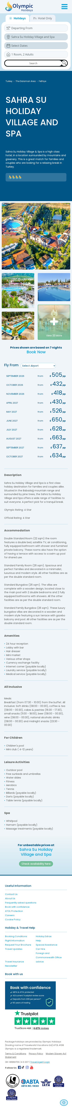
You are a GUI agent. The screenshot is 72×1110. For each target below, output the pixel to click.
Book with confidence (17, 907)
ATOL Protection (14, 911)
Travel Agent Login (40, 1062)
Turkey (9, 81)
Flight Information (14, 940)
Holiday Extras (44, 936)
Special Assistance (46, 944)
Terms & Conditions (15, 1053)
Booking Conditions (16, 936)
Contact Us (11, 894)
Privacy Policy (36, 1053)
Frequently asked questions (20, 902)
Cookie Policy (12, 919)
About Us (10, 898)
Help (38, 940)
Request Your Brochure (18, 944)
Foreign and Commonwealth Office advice (49, 957)
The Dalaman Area (26, 81)
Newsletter (11, 965)
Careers (10, 915)
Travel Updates (13, 949)
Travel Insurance (14, 961)
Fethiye (42, 81)
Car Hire (40, 949)
